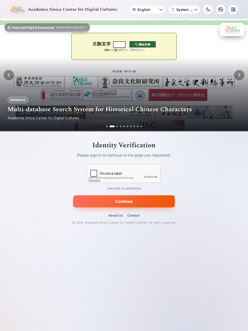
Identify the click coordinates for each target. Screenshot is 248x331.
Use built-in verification (124, 188)
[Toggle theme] (208, 9)
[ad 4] (121, 126)
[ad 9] (138, 126)
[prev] (8, 75)
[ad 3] (115, 126)
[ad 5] (124, 126)
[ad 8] (134, 126)
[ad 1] (107, 126)
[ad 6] (127, 126)
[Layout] (233, 9)
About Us (115, 215)
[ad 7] (131, 126)
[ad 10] (141, 126)
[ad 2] (110, 126)
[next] (239, 75)
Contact (133, 215)
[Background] (221, 9)
